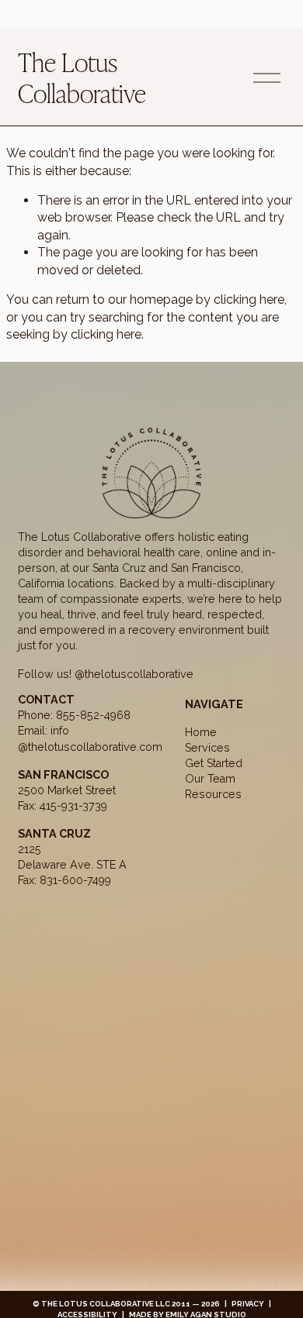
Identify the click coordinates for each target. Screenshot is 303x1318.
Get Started (213, 762)
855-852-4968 (93, 714)
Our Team (210, 778)
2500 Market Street (67, 790)
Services (207, 747)
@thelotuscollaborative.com (90, 746)
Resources (213, 793)
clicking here (249, 299)
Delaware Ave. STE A (72, 864)
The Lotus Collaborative (82, 76)
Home (201, 731)
